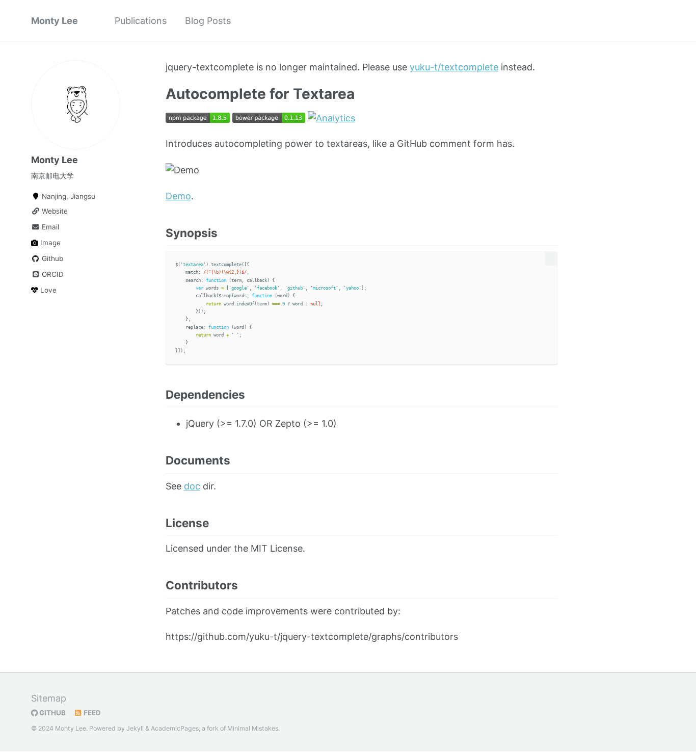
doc (192, 486)
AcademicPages (175, 728)
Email (49, 227)
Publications (141, 20)
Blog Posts (208, 20)
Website (54, 211)
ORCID (52, 274)
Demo (178, 196)
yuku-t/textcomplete (454, 67)
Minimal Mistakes (252, 728)
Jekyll (135, 728)
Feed (91, 713)
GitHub (52, 713)
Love (47, 290)
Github (51, 258)
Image (49, 243)
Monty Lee (54, 20)
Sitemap (48, 698)
